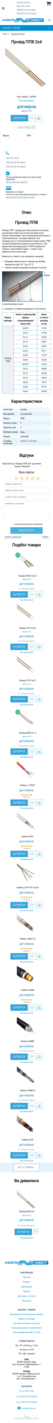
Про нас (26, 1277)
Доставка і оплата (26, 1296)
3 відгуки (26, 900)
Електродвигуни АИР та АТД (26, 1332)
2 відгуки (26, 797)
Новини (26, 1282)
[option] (26, 68)
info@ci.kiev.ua (29, 1408)
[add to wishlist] (32, 118)
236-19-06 (23, 6)
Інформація (26, 1286)
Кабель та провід (26, 1319)
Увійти (45, 537)
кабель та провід (28, 441)
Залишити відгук (28, 589)
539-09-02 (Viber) (26, 13)
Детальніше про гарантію (16, 182)
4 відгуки (26, 951)
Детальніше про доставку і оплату (20, 197)
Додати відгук (25, 127)
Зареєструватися (13, 537)
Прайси (26, 1291)
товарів (29, 1167)
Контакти (26, 1301)
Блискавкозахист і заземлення (26, 1328)
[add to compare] (39, 118)
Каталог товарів (11, 28)
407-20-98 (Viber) (26, 10)
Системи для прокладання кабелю (26, 1314)
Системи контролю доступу (26, 1323)
